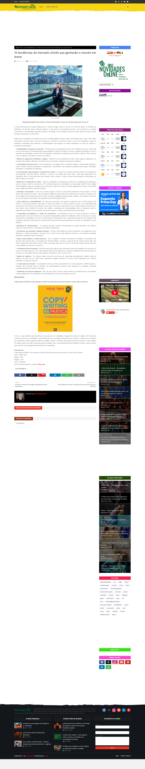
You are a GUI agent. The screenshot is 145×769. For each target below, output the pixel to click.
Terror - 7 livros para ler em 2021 (112, 510)
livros (101, 601)
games (102, 598)
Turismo (122, 611)
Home (15, 1)
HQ (123, 598)
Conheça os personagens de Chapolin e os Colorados (36, 725)
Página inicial (19, 47)
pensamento (110, 608)
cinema (126, 582)
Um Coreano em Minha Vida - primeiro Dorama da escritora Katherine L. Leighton (37, 743)
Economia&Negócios (29, 47)
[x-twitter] (118, 1)
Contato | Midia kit (24, 1)
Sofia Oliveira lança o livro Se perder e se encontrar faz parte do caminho (114, 392)
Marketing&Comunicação (112, 601)
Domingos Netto (21, 61)
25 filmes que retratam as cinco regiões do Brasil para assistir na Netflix (114, 381)
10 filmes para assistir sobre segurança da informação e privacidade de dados (114, 498)
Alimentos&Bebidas (105, 582)
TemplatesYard (30, 756)
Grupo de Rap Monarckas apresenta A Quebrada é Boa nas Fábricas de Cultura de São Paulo (114, 427)
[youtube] (127, 1)
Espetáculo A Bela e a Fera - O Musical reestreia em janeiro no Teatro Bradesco (114, 532)
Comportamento (104, 585)
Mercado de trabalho (106, 605)
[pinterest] (124, 1)
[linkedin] (102, 667)
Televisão (115, 611)
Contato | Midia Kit (126, 756)
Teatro (108, 611)
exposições (103, 595)
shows (102, 611)
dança (127, 585)
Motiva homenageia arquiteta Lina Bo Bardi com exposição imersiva (113, 415)
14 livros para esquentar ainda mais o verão (113, 555)
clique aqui (41, 364)
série (124, 608)
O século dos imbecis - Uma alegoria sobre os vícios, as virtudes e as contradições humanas (113, 369)
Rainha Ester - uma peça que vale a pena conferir (114, 486)
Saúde (118, 608)
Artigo (120, 582)
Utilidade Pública (104, 614)
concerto (114, 585)
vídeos (114, 614)
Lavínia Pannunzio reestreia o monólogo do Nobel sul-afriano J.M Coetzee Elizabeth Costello (114, 358)
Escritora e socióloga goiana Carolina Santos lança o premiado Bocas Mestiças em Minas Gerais (114, 438)
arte (115, 582)
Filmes (117, 595)
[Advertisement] (72, 27)
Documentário (104, 588)
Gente (117, 598)
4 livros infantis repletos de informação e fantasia (115, 544)
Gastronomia (109, 598)
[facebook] (115, 1)
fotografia (124, 595)
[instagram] (121, 1)
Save (44, 374)
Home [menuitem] (41, 7)
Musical (102, 608)
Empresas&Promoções (106, 592)
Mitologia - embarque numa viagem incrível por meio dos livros (113, 567)
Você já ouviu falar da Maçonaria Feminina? (112, 404)
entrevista (118, 592)
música (126, 605)
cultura (121, 585)
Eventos (125, 592)
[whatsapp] (108, 667)
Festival (111, 595)
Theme (46, 756)
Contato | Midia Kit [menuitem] (52, 7)
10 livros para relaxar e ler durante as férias (113, 521)
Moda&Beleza (118, 605)
